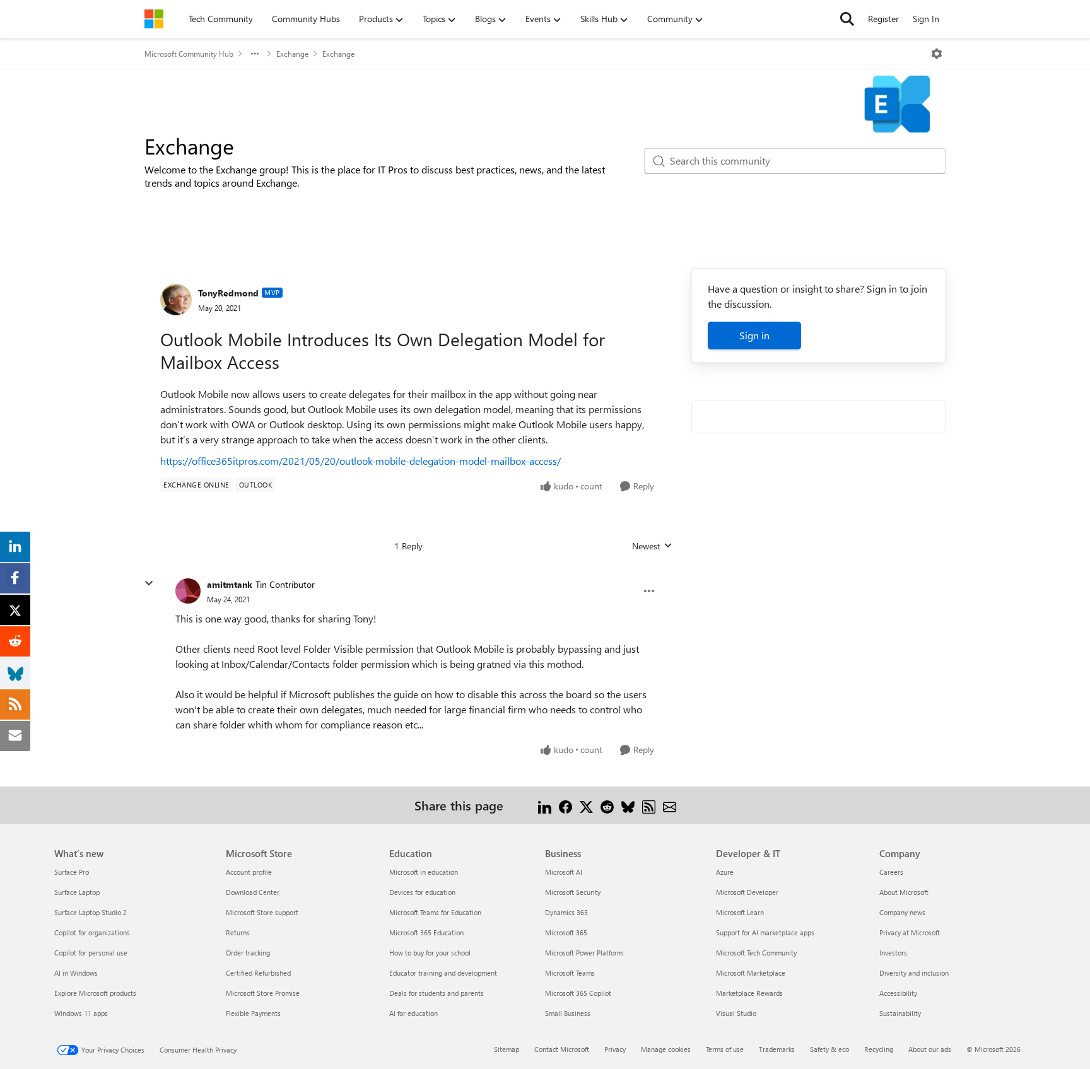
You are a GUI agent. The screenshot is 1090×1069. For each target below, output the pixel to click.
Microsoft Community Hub (188, 54)
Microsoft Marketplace (750, 973)
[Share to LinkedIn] (544, 805)
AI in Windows (76, 973)
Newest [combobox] (652, 546)
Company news (902, 912)
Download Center (252, 892)
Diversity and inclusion (914, 973)
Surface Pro (71, 872)
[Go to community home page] (153, 18)
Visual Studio (736, 1013)
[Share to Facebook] (565, 805)
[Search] (847, 18)
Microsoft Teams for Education (435, 912)
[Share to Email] (669, 805)
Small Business (567, 1013)
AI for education (413, 1013)
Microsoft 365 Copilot (578, 993)
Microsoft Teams (570, 973)
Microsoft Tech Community (756, 952)
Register (883, 19)
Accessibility (898, 993)
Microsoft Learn (740, 912)
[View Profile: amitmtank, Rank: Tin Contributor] (188, 591)
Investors (893, 952)
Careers (891, 872)
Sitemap (506, 1049)
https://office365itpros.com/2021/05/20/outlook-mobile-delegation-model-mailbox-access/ (360, 460)
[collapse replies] (148, 583)
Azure (725, 872)
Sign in (754, 335)
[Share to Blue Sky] (628, 805)
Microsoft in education (423, 872)
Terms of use (725, 1049)
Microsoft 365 (566, 932)
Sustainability (900, 1013)
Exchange (292, 54)
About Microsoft (904, 892)
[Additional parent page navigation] (254, 53)
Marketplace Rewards (749, 993)
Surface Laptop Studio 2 (90, 912)
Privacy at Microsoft (909, 932)
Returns (238, 932)
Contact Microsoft (561, 1049)
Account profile (249, 872)
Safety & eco (829, 1049)
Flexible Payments (253, 1013)
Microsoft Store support (262, 912)
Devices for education (422, 892)
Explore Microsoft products (95, 993)
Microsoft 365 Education (426, 932)
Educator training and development (443, 973)
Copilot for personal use (90, 952)
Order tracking (248, 952)
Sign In (926, 19)
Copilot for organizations (92, 932)
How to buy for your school (430, 952)
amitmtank (229, 584)
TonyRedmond (228, 293)
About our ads (929, 1049)
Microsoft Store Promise (263, 993)
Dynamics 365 (566, 912)
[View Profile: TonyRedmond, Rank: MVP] (176, 299)
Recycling (878, 1049)
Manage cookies (666, 1049)
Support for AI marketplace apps (765, 932)
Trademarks (777, 1049)
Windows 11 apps (81, 1013)
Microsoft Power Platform (584, 952)
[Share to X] (586, 805)
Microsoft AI (563, 872)
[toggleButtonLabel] (937, 53)
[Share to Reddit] (607, 805)
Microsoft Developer (747, 892)
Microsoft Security (573, 892)
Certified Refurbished (258, 973)
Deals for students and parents (436, 993)
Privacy (615, 1049)
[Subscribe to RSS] (648, 805)
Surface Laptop (77, 892)
